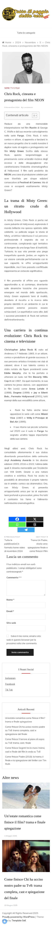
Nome (10, 599)
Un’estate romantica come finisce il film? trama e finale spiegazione (24, 822)
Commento (13, 577)
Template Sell (19, 920)
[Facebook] (17, 519)
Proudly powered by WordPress (18, 917)
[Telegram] (26, 529)
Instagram (10, 678)
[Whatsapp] (17, 524)
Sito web (11, 622)
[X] (34, 519)
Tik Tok (9, 689)
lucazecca (28, 107)
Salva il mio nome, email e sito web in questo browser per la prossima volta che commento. (23, 640)
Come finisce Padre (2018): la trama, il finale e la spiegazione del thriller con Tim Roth (25, 760)
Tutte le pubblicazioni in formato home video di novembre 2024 (14, 546)
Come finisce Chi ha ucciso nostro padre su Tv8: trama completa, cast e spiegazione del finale (25, 730)
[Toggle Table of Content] (33, 115)
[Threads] (34, 524)
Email (10, 611)
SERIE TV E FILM (11, 88)
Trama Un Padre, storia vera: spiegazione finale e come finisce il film (38, 546)
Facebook (10, 684)
